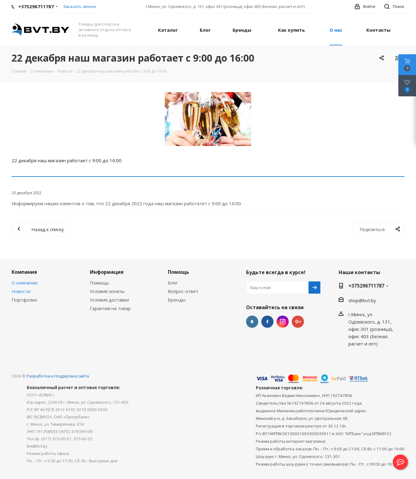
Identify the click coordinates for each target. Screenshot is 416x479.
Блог (173, 283)
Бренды (176, 300)
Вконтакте (252, 322)
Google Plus (298, 322)
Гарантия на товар (110, 308)
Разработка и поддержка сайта (58, 376)
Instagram (283, 322)
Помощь (99, 283)
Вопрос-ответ (183, 291)
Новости (21, 291)
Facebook (267, 322)
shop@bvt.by (362, 300)
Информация (107, 272)
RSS (397, 58)
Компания (24, 272)
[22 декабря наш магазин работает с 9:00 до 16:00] (208, 119)
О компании (24, 283)
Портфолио (24, 300)
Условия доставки (109, 300)
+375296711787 (366, 285)
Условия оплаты (107, 291)
